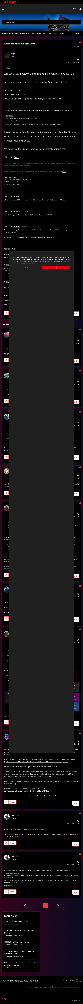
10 (39, 905)
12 (52, 905)
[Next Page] (58, 905)
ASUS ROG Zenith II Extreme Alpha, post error (16, 942)
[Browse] (4, 8)
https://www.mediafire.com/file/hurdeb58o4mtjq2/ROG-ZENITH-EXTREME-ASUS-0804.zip (43, 110)
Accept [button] (56, 267)
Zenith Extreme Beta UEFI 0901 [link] (56, 33)
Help (74, 9)
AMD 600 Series (9, 924)
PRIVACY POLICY (46, 987)
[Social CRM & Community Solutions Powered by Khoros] (76, 999)
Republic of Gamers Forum (10, 33)
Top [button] (5, 999)
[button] (6, 313)
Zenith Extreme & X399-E (38, 33)
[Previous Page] (25, 905)
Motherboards (24, 33)
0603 (16, 196)
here (66, 136)
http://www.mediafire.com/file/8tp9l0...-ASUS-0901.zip (47, 73)
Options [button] (77, 33)
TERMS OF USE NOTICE (35, 987)
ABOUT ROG (5, 981)
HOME (12, 981)
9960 (16, 211)
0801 (16, 157)
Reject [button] (27, 267)
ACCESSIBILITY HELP (31, 981)
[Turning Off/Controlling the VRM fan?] (76, 325)
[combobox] (41, 22)
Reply (75, 314)
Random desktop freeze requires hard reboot (16, 921)
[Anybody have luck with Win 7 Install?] (79, 325)
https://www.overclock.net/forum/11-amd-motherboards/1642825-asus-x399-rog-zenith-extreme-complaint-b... (36, 762)
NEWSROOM (19, 981)
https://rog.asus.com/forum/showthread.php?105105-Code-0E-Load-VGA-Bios (26, 791)
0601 (16, 226)
